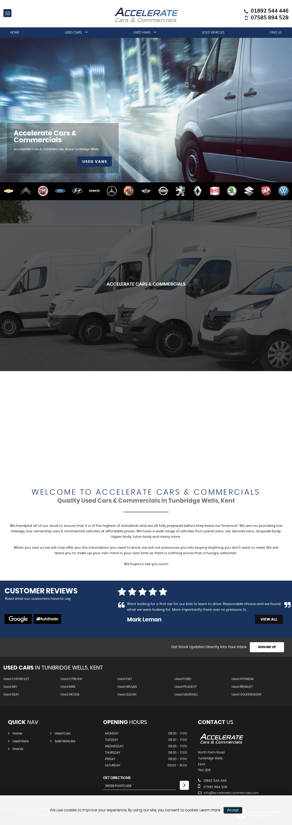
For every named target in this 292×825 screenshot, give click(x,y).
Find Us (276, 32)
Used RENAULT (242, 686)
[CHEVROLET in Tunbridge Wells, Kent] (8, 191)
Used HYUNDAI (242, 679)
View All (269, 619)
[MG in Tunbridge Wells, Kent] (128, 191)
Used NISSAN (127, 686)
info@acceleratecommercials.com (231, 793)
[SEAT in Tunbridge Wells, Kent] (214, 191)
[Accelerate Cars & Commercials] (221, 743)
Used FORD (183, 679)
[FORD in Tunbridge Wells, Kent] (60, 191)
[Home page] (146, 15)
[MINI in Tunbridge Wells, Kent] (145, 191)
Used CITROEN (71, 679)
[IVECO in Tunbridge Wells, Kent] (94, 191)
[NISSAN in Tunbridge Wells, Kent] (163, 191)
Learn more (210, 810)
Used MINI (67, 686)
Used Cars (73, 32)
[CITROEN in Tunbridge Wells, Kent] (25, 191)
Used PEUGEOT (186, 686)
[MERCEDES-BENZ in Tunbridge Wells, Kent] (111, 191)
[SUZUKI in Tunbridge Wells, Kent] (249, 191)
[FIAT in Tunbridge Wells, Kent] (43, 191)
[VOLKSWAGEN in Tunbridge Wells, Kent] (283, 191)
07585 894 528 (270, 17)
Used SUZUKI (126, 694)
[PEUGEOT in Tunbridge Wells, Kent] (180, 191)
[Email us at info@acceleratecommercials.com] (7, 13)
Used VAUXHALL (186, 694)
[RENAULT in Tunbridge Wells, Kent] (197, 191)
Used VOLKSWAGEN (246, 694)
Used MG (10, 686)
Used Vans (141, 32)
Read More (258, 609)
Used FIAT (124, 679)
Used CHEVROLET (16, 679)
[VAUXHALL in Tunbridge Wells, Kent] (266, 191)
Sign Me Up (267, 647)
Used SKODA (69, 694)
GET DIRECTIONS (117, 778)
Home (14, 32)
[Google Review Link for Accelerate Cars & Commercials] (18, 619)
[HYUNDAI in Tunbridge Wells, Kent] (77, 191)
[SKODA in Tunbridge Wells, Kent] (231, 191)
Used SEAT (11, 694)
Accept (232, 810)
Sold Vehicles (213, 32)
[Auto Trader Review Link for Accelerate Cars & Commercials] (47, 619)
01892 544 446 (270, 11)
